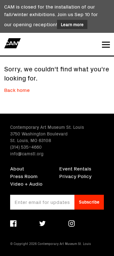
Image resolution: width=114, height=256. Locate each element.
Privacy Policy (75, 175)
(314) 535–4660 (26, 147)
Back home (17, 89)
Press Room (24, 175)
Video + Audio (26, 183)
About (17, 168)
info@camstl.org (26, 153)
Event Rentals (75, 168)
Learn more (72, 24)
